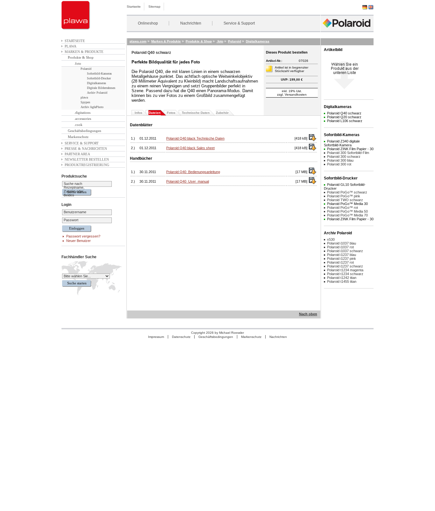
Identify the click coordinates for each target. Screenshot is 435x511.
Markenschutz (78, 137)
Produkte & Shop (81, 57)
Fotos (171, 112)
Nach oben (308, 314)
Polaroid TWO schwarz (345, 200)
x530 (331, 239)
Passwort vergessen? (83, 236)
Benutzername (75, 212)
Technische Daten (196, 112)
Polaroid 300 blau (340, 160)
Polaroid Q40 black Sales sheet (190, 148)
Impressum (156, 337)
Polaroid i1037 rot (340, 247)
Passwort (71, 220)
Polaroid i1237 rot (340, 262)
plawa (70, 46)
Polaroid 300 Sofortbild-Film (348, 153)
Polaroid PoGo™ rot (342, 207)
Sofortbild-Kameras (99, 73)
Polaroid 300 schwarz (343, 156)
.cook (78, 125)
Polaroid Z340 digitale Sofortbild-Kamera (342, 143)
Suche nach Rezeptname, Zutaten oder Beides (74, 189)
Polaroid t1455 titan (341, 281)
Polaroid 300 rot (339, 164)
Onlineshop (148, 23)
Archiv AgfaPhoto (92, 107)
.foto (77, 63)
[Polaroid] (347, 29)
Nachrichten (190, 23)
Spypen (85, 102)
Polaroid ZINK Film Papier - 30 (350, 149)
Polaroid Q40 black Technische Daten (195, 138)
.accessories (82, 118)
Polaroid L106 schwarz (344, 121)
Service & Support (239, 23)
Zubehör (222, 112)
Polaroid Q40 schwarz (344, 113)
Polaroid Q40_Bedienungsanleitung (193, 172)
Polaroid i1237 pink (341, 258)
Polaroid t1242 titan (341, 278)
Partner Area (77, 154)
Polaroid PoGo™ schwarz (347, 192)
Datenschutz (181, 337)
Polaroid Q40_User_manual (187, 181)
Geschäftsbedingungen (84, 131)
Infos (138, 112)
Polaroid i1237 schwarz (345, 266)
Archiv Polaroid (97, 92)
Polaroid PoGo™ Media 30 (347, 204)
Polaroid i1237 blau (341, 255)
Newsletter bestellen (87, 159)
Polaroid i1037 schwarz (345, 251)
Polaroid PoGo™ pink (343, 196)
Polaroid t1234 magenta (345, 270)
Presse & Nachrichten (86, 148)
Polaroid (86, 68)
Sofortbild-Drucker (99, 78)
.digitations (82, 112)
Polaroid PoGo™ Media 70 (347, 215)
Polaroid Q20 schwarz (344, 117)
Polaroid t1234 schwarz (345, 274)
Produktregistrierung (87, 165)
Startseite (134, 6)
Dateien (154, 112)
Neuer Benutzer (78, 241)
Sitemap (154, 6)
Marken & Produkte (84, 52)
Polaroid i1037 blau (341, 243)
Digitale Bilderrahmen (101, 88)
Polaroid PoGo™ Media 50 (347, 211)
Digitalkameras (96, 83)
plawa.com (138, 41)
